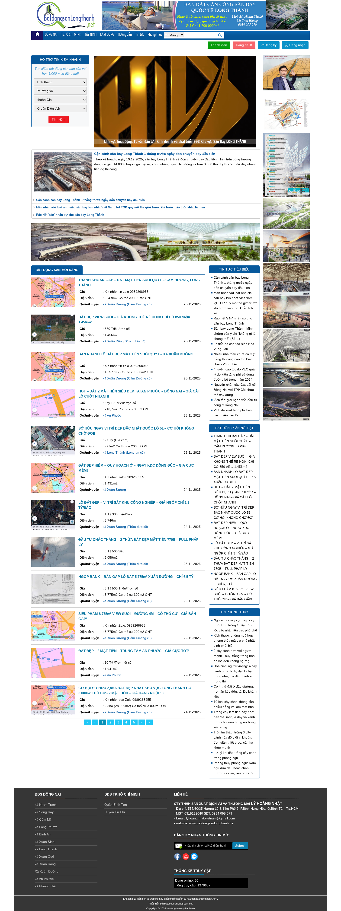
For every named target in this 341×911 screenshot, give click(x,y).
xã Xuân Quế (44, 856)
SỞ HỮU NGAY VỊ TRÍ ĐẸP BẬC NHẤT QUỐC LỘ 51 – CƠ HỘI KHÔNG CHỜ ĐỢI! (234, 512)
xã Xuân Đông (45, 864)
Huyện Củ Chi (114, 812)
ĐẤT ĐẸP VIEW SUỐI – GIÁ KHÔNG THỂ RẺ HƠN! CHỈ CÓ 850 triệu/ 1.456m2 (234, 461)
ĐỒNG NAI (51, 35)
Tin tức (139, 35)
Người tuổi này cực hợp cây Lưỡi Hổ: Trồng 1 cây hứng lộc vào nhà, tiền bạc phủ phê (235, 625)
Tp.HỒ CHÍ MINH (71, 35)
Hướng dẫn (125, 35)
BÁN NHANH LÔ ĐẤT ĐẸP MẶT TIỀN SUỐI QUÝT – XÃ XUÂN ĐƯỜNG (235, 477)
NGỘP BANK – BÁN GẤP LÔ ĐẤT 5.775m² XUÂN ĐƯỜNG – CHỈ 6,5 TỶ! (235, 579)
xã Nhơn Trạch (46, 804)
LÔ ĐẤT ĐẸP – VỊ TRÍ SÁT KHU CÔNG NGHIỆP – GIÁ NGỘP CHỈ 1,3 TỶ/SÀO (234, 548)
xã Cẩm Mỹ (43, 819)
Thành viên (219, 45)
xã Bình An (43, 834)
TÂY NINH (91, 35)
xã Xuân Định (45, 842)
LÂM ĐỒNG (107, 35)
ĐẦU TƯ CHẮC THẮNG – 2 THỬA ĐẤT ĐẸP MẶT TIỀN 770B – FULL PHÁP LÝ (234, 563)
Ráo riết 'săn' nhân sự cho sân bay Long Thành (70, 215)
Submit (240, 845)
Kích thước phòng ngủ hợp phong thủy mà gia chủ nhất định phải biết (234, 640)
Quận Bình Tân (115, 804)
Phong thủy (155, 35)
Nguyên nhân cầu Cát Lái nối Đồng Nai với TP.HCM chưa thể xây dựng (235, 390)
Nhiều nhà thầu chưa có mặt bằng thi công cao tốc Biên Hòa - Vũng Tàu (234, 359)
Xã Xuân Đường (46, 871)
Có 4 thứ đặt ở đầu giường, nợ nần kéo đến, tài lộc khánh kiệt (235, 691)
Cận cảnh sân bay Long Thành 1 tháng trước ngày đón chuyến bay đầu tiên (90, 200)
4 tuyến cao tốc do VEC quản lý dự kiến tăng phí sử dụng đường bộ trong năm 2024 (235, 374)
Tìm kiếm (58, 119)
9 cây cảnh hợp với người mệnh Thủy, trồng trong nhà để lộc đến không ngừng (234, 656)
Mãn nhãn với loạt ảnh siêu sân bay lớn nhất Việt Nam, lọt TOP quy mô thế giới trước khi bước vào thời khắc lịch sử (120, 207)
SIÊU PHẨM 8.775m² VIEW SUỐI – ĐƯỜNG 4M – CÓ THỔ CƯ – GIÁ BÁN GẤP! (234, 594)
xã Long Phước (46, 827)
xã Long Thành (46, 849)
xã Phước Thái (45, 886)
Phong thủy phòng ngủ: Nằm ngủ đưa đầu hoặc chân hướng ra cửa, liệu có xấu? (235, 768)
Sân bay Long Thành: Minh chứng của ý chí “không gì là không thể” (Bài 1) (234, 334)
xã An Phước (44, 879)
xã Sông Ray (44, 812)
